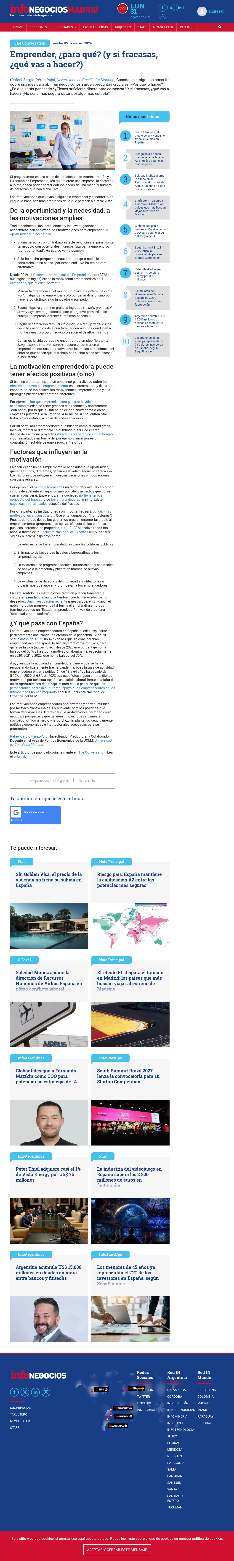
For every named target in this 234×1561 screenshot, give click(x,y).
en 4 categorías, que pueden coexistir (56, 281)
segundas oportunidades (29, 504)
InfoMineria (177, 1416)
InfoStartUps (110, 1058)
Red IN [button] (185, 27)
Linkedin (144, 1403)
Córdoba (174, 1396)
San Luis (174, 1482)
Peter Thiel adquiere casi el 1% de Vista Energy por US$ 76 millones (148, 274)
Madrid (203, 1403)
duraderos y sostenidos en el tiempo (85, 434)
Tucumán (174, 1507)
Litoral (173, 1443)
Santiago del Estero (178, 1498)
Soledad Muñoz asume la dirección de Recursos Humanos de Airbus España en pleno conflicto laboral (150, 182)
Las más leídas (95, 27)
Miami (202, 1410)
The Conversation (30, 43)
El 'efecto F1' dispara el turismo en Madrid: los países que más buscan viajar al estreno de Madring (150, 207)
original (19, 756)
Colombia (205, 1396)
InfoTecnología (180, 1429)
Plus (21, 861)
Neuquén (174, 1456)
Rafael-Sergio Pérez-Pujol (33, 79)
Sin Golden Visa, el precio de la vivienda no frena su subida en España (150, 137)
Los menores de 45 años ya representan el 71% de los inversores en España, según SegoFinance (149, 344)
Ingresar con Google (27, 816)
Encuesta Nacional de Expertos (64, 532)
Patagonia (175, 1463)
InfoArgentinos (31, 1058)
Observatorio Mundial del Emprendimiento (65, 275)
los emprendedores (65, 499)
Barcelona (206, 1390)
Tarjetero (123, 27)
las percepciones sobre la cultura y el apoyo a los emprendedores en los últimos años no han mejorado (62, 688)
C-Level (24, 959)
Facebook (145, 1390)
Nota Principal (111, 861)
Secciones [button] (39, 27)
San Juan (174, 1476)
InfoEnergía (177, 1403)
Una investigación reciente (47, 601)
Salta (171, 1469)
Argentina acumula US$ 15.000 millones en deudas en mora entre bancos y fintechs (150, 321)
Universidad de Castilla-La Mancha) (86, 79)
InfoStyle (175, 1423)
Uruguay (204, 1423)
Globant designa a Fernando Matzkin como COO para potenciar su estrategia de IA (150, 231)
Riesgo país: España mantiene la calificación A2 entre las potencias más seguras (150, 159)
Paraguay (205, 1416)
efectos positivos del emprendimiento (39, 386)
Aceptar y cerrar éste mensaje (117, 1550)
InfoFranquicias (181, 1410)
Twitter (143, 1396)
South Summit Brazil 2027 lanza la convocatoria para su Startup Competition (148, 252)
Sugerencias (20, 1408)
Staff (142, 27)
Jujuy (172, 1436)
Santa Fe (174, 1489)
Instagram (146, 1410)
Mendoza (174, 1449)
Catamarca (176, 1390)
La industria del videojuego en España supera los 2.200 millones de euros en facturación (149, 297)
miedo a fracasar (47, 487)
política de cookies (207, 1538)
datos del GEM (31, 639)
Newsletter (163, 27)
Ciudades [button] (65, 27)
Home (18, 27)
